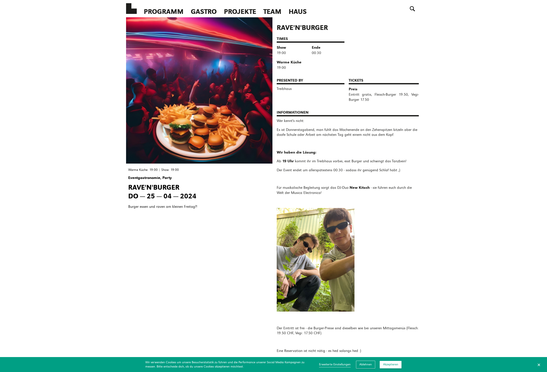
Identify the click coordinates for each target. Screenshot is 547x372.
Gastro (204, 11)
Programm (164, 11)
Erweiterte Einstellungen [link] (335, 364)
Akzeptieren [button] (390, 364)
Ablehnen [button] (365, 364)
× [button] (539, 364)
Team (272, 11)
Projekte (240, 11)
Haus (298, 11)
